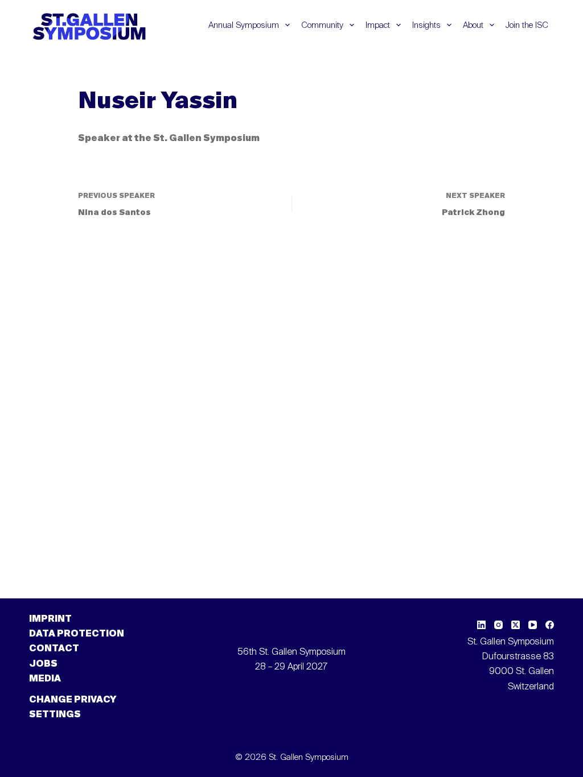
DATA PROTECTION (76, 634)
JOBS (43, 664)
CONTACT (54, 649)
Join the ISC (527, 25)
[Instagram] (498, 625)
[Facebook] (549, 625)
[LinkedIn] (481, 625)
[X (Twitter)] (515, 625)
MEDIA (45, 679)
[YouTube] (532, 625)
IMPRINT (50, 619)
